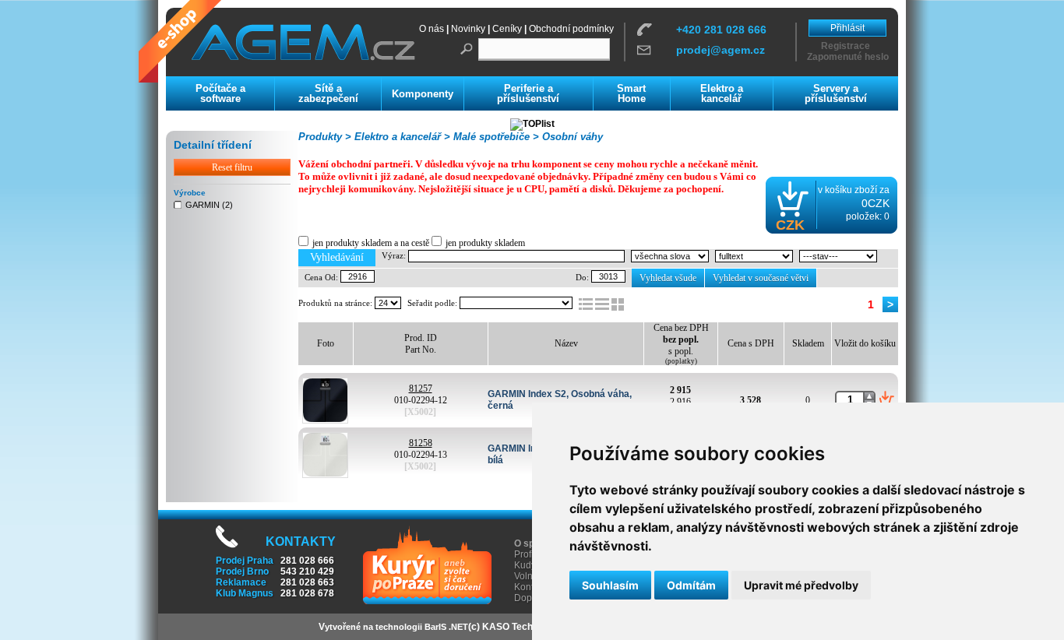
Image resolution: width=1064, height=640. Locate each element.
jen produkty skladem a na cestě (370, 242)
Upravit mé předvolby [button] (801, 585)
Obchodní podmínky (571, 28)
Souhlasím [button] (610, 585)
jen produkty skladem (485, 242)
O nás (431, 28)
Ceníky (507, 28)
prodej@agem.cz (720, 50)
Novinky (468, 28)
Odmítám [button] (691, 585)
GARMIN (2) (209, 204)
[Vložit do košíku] (886, 399)
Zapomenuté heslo (848, 56)
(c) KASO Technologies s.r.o (529, 626)
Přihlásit (847, 28)
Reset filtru (232, 167)
